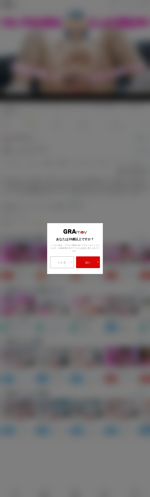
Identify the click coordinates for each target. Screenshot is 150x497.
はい (88, 262)
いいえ (62, 262)
